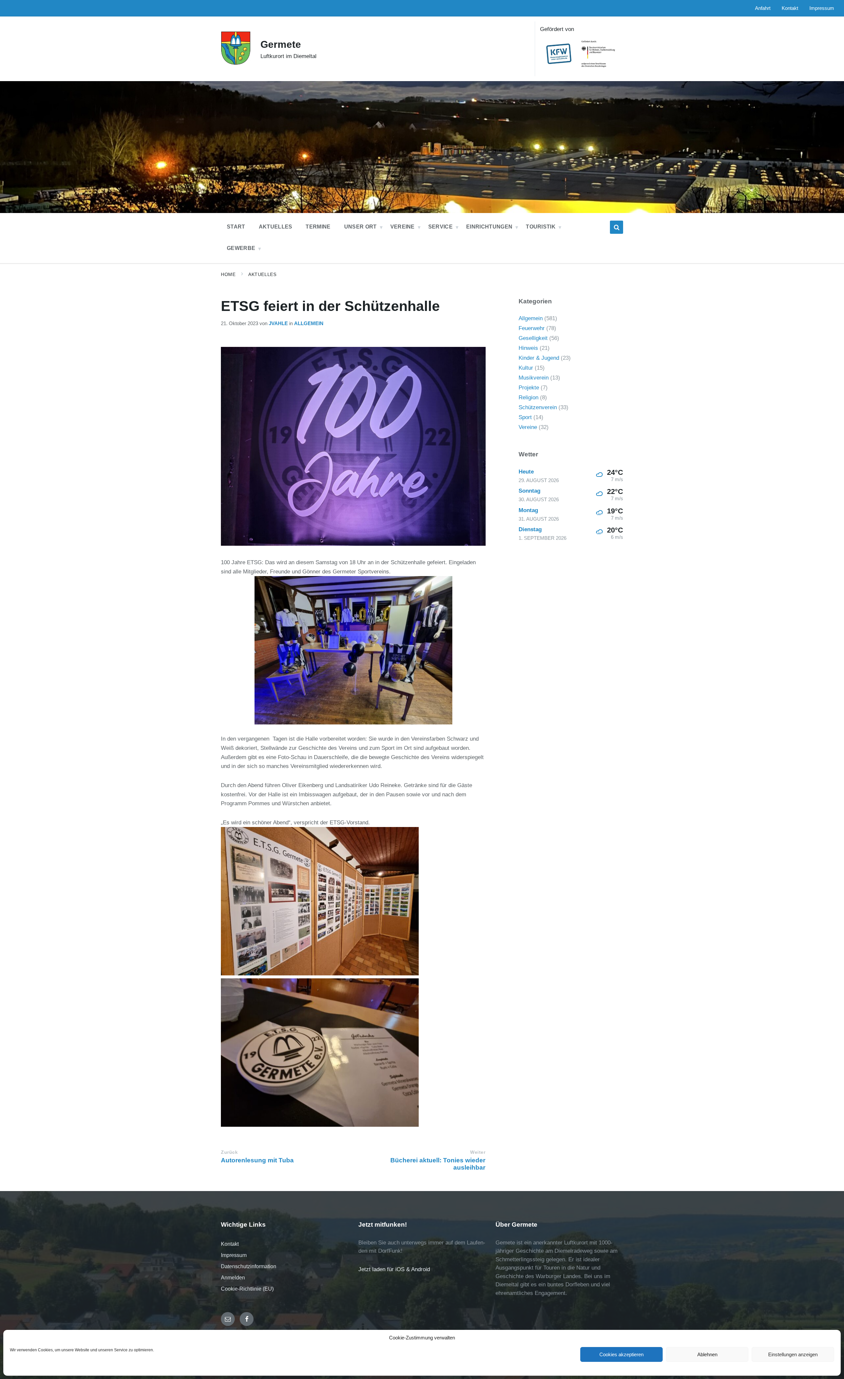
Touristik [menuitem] (541, 227)
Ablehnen (707, 1354)
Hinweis (528, 348)
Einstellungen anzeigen (793, 1354)
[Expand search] (616, 227)
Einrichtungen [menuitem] (489, 227)
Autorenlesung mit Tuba (257, 1160)
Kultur (526, 368)
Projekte (529, 387)
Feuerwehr (532, 328)
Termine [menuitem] (318, 227)
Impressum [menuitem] (821, 8)
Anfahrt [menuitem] (762, 8)
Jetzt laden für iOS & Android (394, 1269)
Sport (525, 417)
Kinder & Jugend (539, 358)
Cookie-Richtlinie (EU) (247, 1289)
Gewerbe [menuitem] (241, 248)
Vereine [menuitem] (402, 227)
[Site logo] (236, 63)
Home (228, 274)
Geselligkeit (533, 338)
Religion (528, 397)
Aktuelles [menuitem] (275, 227)
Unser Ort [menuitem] (360, 227)
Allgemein (308, 323)
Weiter (477, 1152)
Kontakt (230, 1244)
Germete (280, 44)
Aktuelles (262, 274)
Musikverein (534, 378)
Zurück (229, 1152)
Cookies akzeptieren (621, 1354)
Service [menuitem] (440, 227)
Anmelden (233, 1277)
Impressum (234, 1255)
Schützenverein (538, 407)
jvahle (278, 323)
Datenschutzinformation (248, 1266)
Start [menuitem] (236, 227)
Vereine (528, 427)
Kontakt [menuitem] (790, 8)
